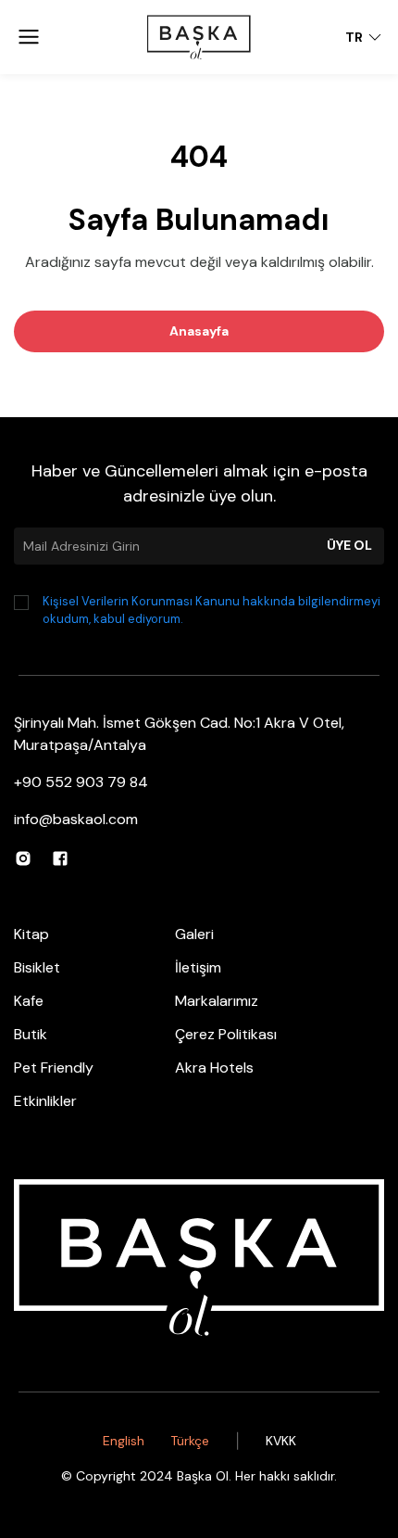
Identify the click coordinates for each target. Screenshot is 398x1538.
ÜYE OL (349, 545)
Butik (30, 1034)
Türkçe (189, 1440)
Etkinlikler (45, 1101)
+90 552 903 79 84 (81, 782)
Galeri (194, 934)
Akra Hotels (214, 1067)
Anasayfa (199, 331)
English (123, 1440)
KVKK (281, 1440)
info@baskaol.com (76, 819)
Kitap (31, 934)
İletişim (198, 967)
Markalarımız (216, 1001)
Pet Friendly (53, 1067)
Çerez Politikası (226, 1034)
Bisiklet (37, 967)
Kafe (29, 1001)
